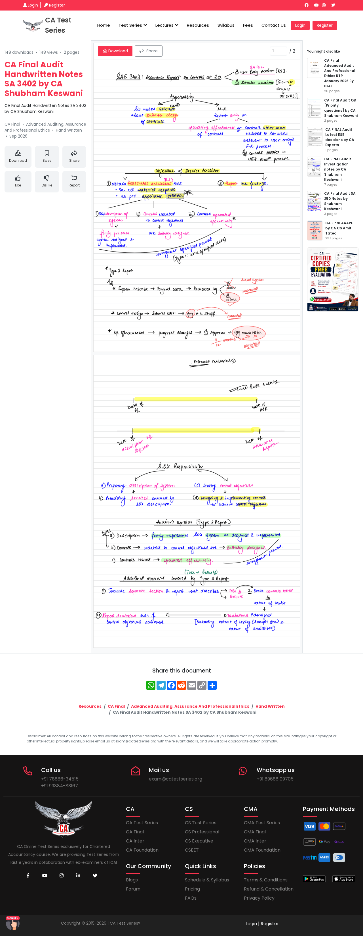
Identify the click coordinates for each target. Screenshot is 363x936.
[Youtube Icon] (44, 875)
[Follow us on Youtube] (317, 5)
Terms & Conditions (266, 880)
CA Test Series (142, 822)
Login (33, 5)
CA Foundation (142, 850)
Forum (133, 889)
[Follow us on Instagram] (326, 5)
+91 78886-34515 (60, 779)
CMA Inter (255, 841)
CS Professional (202, 832)
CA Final (116, 706)
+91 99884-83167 (59, 786)
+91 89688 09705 (275, 779)
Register (57, 5)
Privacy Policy (259, 898)
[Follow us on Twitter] (335, 5)
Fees (248, 25)
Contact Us (273, 25)
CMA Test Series (262, 822)
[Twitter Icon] (95, 875)
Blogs (132, 880)
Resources (198, 25)
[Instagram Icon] (61, 875)
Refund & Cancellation (269, 889)
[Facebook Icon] (28, 875)
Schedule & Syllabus (207, 880)
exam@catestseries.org (175, 779)
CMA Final (255, 832)
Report (74, 185)
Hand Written (270, 706)
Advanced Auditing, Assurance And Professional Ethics (190, 706)
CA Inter (135, 841)
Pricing (192, 889)
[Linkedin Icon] (78, 875)
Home (103, 25)
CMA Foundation (262, 850)
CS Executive (199, 841)
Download (18, 160)
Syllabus (226, 25)
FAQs (191, 898)
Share (74, 160)
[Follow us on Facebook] (309, 5)
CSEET (192, 850)
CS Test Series (200, 822)
